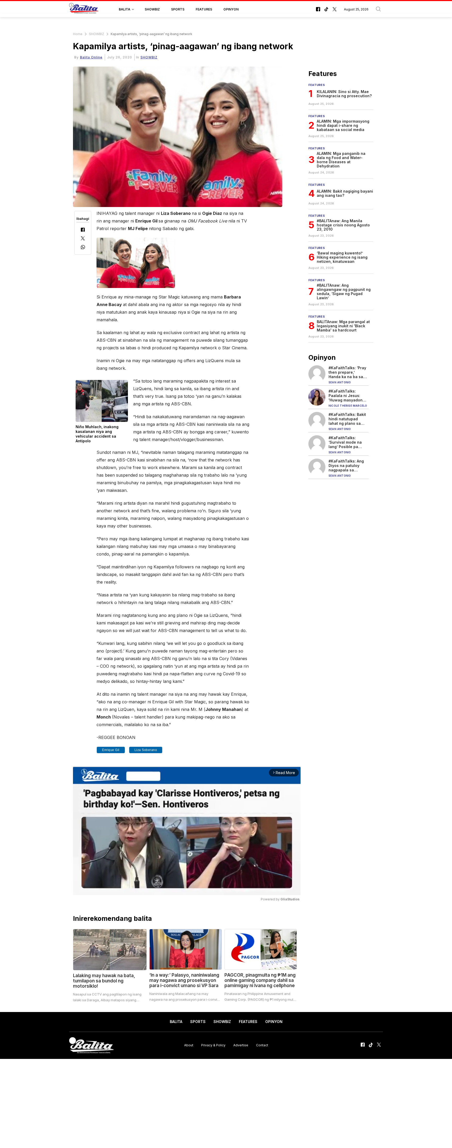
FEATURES (204, 9)
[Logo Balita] (83, 9)
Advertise (240, 1045)
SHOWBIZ (152, 9)
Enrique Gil (111, 750)
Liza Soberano (145, 750)
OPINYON (231, 9)
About (188, 1045)
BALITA (124, 9)
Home (77, 34)
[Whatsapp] (83, 248)
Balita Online (91, 57)
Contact (262, 1045)
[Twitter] (83, 239)
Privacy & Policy (213, 1045)
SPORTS (177, 9)
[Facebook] (83, 230)
